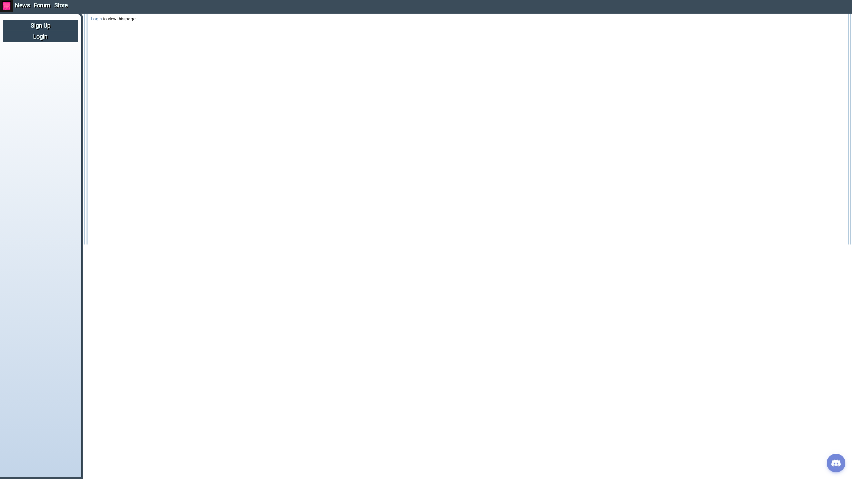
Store (61, 5)
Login (40, 36)
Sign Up (41, 25)
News (22, 5)
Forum (42, 5)
